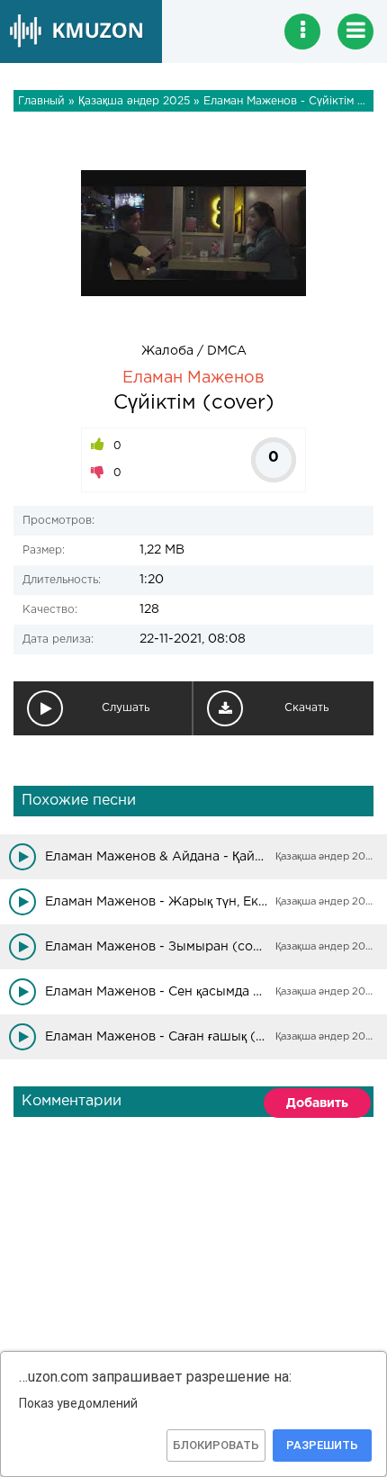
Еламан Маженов (193, 378)
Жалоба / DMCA (194, 351)
